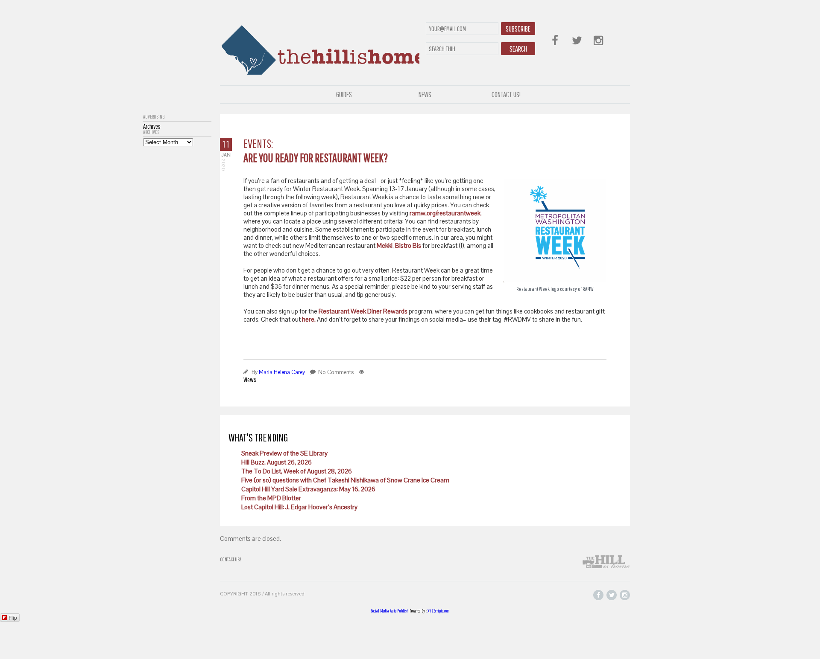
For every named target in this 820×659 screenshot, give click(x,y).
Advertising (154, 116)
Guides (344, 94)
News (425, 94)
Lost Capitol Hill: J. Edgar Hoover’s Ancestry (299, 507)
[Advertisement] (177, 274)
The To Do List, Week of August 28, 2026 (296, 471)
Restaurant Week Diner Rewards (363, 311)
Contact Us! (506, 94)
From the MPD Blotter (271, 498)
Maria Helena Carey (282, 372)
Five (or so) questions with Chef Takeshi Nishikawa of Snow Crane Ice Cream (345, 480)
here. (308, 319)
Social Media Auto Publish (390, 610)
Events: (258, 143)
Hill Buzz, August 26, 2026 (276, 462)
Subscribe (518, 28)
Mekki (384, 245)
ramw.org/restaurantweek (445, 213)
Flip (13, 617)
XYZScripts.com (439, 610)
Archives (151, 132)
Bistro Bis (408, 245)
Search (518, 48)
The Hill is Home (319, 48)
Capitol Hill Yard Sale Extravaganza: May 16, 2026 (308, 489)
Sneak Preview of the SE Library (284, 453)
